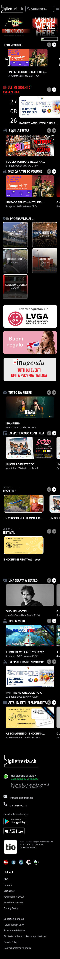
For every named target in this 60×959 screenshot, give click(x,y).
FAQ (6, 879)
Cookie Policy (11, 942)
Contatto (8, 885)
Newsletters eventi (13, 902)
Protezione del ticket (14, 930)
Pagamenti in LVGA (14, 896)
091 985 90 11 (18, 805)
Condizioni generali (14, 918)
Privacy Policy (11, 908)
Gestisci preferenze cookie (18, 948)
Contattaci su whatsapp (24, 778)
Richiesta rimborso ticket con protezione (25, 936)
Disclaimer (9, 890)
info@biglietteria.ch (21, 797)
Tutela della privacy (14, 924)
